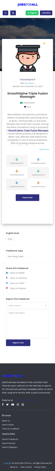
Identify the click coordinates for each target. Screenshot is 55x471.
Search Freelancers (10, 439)
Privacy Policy (40, 467)
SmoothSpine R (27, 79)
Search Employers (9, 447)
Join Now (46, 13)
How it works (26, 467)
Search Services (8, 443)
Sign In (33, 13)
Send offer (27, 197)
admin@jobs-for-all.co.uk (25, 400)
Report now (18, 342)
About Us (6, 421)
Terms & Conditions (10, 429)
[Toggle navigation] (5, 12)
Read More (44, 149)
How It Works (8, 425)
